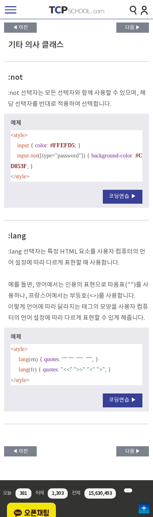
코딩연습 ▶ (122, 196)
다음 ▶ (132, 27)
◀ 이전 (20, 27)
